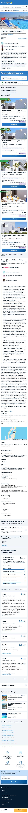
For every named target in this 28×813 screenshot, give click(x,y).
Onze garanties (5, 792)
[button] (2, 2)
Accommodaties (8, 10)
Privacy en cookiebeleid (7, 799)
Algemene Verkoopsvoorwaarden (9, 795)
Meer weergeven (7, 58)
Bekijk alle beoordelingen (22, 38)
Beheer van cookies (6, 802)
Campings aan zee (6, 727)
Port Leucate (10, 746)
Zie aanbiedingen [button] (14, 124)
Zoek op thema (5, 806)
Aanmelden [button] (14, 781)
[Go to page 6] (15, 108)
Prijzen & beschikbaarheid (20, 810)
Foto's (2, 10)
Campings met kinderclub (7, 732)
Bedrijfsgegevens (5, 797)
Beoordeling (4, 545)
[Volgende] (25, 104)
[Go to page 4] (14, 108)
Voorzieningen (24, 10)
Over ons (3, 790)
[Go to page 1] (12, 108)
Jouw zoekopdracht (5, 77)
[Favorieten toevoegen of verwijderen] (23, 7)
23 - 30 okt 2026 (4, 811)
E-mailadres (4, 776)
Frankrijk (3, 746)
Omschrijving (16, 10)
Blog (3, 804)
